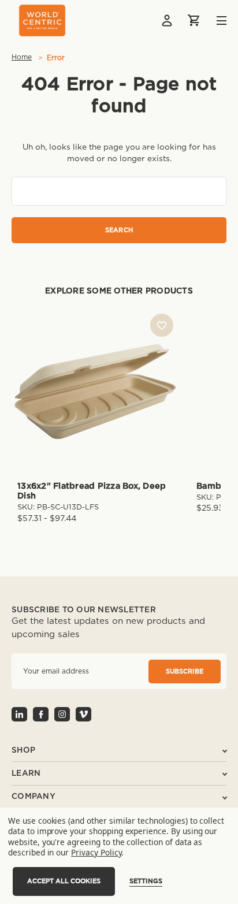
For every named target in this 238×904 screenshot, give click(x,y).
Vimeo (83, 714)
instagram (62, 714)
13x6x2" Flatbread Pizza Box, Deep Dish (91, 491)
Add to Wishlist (161, 325)
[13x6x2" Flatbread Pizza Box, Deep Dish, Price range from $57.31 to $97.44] (95, 391)
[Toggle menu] (212, 20)
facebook (41, 714)
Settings (145, 881)
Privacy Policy (96, 852)
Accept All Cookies (64, 881)
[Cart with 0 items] (194, 20)
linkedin (19, 714)
